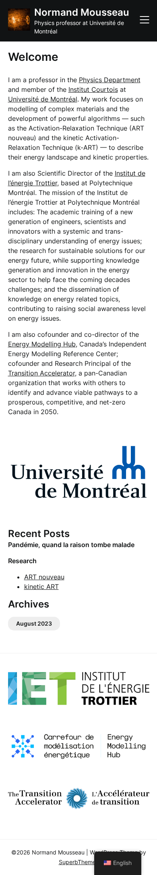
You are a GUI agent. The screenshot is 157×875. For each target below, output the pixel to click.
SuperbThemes (79, 861)
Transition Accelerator (41, 373)
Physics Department (109, 80)
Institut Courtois (93, 89)
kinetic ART (41, 587)
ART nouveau (44, 577)
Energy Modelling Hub (42, 344)
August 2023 (34, 623)
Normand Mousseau (81, 12)
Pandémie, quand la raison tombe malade (71, 545)
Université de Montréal (42, 99)
